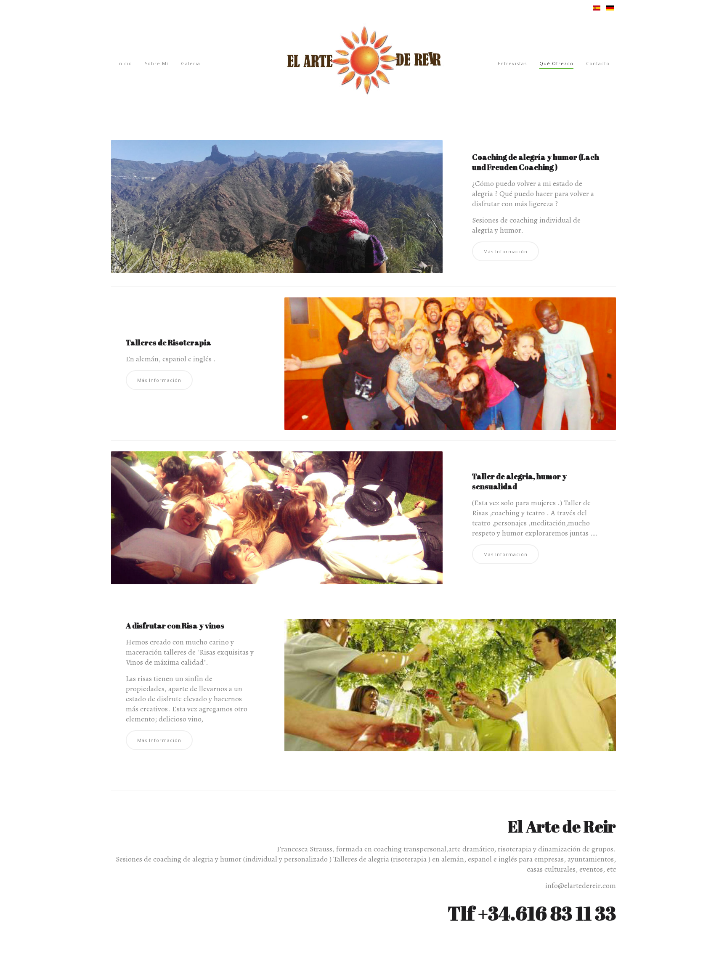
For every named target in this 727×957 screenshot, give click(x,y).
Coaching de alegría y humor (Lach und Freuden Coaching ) (535, 162)
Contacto (598, 63)
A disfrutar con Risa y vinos (175, 625)
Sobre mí (156, 63)
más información (505, 251)
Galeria (190, 63)
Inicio (124, 63)
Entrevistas (512, 63)
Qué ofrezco (556, 63)
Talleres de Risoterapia (168, 342)
